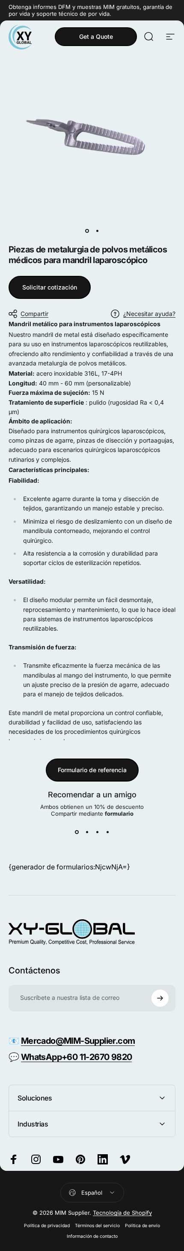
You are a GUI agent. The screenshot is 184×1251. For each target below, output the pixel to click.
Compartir (34, 313)
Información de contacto (92, 1236)
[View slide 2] (87, 832)
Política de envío (142, 1225)
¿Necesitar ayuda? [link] (149, 313)
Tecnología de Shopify (122, 1212)
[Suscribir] (160, 998)
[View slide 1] (76, 832)
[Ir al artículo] (87, 231)
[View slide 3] (97, 832)
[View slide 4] (107, 832)
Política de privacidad (47, 1225)
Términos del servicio (97, 1225)
